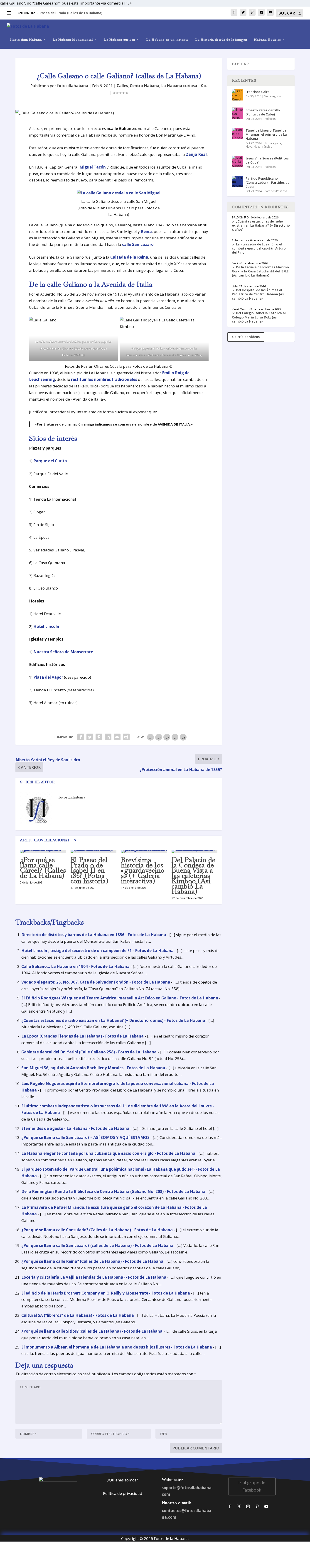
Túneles (267, 147)
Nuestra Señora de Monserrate (63, 651)
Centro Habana (144, 85)
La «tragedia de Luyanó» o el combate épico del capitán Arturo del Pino (259, 248)
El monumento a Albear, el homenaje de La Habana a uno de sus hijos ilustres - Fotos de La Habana (116, 1347)
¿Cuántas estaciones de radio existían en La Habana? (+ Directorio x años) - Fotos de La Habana (113, 1020)
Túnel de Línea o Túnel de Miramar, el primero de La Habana (266, 134)
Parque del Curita (50, 460)
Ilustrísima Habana (26, 40)
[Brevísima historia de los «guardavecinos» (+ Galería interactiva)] (144, 851)
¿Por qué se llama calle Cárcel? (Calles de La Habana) (43, 867)
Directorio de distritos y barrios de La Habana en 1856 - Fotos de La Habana (93, 934)
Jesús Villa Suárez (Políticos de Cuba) (267, 160)
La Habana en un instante (167, 40)
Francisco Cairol (258, 92)
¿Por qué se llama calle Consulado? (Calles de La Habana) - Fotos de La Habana (97, 1229)
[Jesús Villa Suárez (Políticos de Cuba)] (237, 161)
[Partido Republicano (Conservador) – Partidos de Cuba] (237, 181)
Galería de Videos (246, 337)
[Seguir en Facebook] (230, 1506)
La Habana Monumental (73, 40)
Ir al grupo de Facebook (252, 1486)
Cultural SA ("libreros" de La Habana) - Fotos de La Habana (77, 1315)
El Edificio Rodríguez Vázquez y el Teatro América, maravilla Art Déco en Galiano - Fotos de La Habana (119, 998)
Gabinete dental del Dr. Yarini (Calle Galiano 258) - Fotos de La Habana (89, 1052)
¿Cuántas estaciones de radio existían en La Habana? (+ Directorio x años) (261, 225)
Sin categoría (272, 96)
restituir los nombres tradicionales (104, 379)
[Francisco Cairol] (237, 94)
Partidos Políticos (276, 191)
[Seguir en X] (239, 1506)
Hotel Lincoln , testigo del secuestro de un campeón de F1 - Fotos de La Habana (97, 950)
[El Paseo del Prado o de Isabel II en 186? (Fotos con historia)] (94, 851)
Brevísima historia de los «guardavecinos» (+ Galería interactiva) (143, 870)
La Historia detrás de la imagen (221, 40)
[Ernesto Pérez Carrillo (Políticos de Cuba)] (237, 113)
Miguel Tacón (92, 167)
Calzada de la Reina (129, 257)
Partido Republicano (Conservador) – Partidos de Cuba (267, 182)
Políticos (270, 119)
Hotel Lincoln (46, 626)
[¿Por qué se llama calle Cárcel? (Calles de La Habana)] (43, 851)
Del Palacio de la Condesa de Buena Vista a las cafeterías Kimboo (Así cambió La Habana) (193, 875)
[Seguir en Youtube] (266, 1506)
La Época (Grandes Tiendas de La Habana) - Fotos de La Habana (82, 1036)
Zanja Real (196, 154)
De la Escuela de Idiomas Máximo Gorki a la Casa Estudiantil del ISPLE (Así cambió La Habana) (260, 271)
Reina (146, 231)
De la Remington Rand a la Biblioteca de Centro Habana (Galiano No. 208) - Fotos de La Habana (113, 1191)
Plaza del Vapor (48, 677)
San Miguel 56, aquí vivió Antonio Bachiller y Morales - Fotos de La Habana (93, 1067)
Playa (249, 147)
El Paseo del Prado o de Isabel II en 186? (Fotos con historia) (89, 870)
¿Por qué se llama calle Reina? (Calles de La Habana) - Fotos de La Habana (92, 1261)
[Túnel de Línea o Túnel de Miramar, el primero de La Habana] (237, 133)
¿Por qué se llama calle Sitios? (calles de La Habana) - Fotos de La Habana (91, 1331)
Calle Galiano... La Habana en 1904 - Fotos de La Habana (75, 966)
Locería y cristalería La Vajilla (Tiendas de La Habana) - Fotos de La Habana (93, 1277)
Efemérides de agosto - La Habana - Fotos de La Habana (75, 1128)
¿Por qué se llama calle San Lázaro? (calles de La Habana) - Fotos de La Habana (97, 1245)
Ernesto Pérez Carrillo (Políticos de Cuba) (263, 112)
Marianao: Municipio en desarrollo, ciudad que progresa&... (88, 13)
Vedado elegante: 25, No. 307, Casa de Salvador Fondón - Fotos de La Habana (95, 982)
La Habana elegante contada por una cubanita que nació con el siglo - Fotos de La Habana (108, 1153)
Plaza (257, 147)
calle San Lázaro (138, 244)
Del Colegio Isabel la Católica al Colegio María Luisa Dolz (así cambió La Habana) (259, 317)
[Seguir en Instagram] (248, 1506)
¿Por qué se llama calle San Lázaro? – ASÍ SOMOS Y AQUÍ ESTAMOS (85, 1137)
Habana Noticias (267, 40)
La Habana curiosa (119, 40)
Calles (122, 85)
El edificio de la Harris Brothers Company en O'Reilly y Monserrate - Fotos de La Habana (105, 1293)
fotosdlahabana (72, 85)
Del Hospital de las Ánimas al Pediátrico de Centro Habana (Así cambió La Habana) (258, 294)
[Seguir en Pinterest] (257, 1506)
